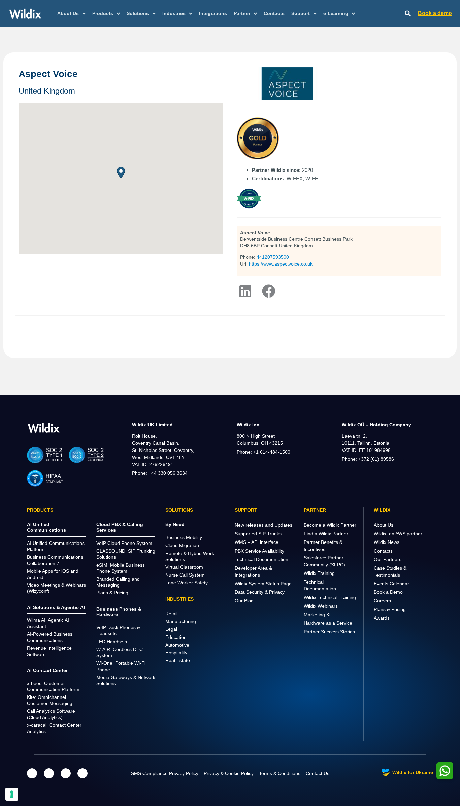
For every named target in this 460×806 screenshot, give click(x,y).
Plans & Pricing (390, 609)
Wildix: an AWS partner (398, 533)
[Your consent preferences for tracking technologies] (11, 794)
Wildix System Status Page (263, 583)
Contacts (274, 13)
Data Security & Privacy (260, 592)
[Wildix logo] (44, 427)
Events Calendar (391, 583)
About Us (383, 525)
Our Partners (387, 559)
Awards (382, 618)
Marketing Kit (318, 614)
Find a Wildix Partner (326, 533)
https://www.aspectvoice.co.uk (281, 264)
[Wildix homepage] (25, 13)
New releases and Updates (263, 525)
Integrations (213, 13)
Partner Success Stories (329, 631)
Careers (382, 600)
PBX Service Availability (259, 551)
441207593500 (273, 257)
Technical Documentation (261, 559)
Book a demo (435, 13)
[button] (121, 173)
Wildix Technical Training (330, 597)
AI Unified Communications (46, 527)
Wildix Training (319, 573)
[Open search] (408, 13)
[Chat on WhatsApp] (444, 770)
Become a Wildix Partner (330, 525)
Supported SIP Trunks (258, 533)
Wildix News (386, 542)
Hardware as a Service (328, 623)
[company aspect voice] (245, 291)
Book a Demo (388, 592)
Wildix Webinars (321, 606)
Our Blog (244, 600)
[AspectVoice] (268, 291)
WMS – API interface (256, 542)
